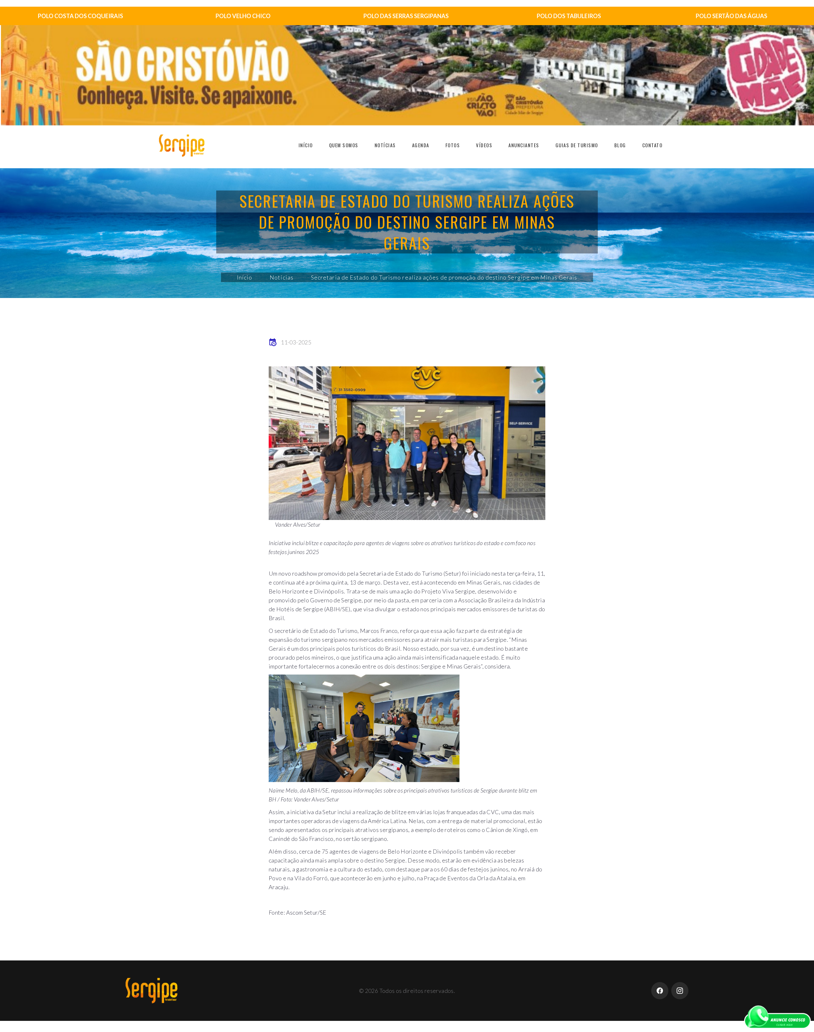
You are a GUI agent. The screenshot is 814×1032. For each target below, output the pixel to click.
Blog (620, 145)
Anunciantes (523, 145)
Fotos (452, 145)
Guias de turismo (576, 145)
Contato (652, 145)
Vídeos (484, 145)
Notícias (385, 145)
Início (306, 145)
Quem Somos (343, 145)
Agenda (420, 145)
